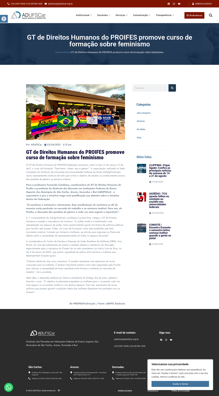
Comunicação (140, 15)
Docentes (102, 15)
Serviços (120, 15)
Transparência (163, 15)
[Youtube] (179, 3)
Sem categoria (144, 113)
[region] (180, 374)
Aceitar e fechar (180, 384)
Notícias (141, 121)
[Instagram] (166, 340)
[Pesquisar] (172, 88)
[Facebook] (169, 3)
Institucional (82, 15)
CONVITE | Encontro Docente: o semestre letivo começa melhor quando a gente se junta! (160, 231)
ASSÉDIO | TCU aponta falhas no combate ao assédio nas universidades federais (159, 200)
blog (139, 137)
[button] (4, 19)
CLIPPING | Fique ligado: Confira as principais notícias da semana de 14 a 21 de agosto (160, 170)
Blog (66, 52)
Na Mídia (141, 129)
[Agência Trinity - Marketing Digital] (59, 390)
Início (58, 52)
